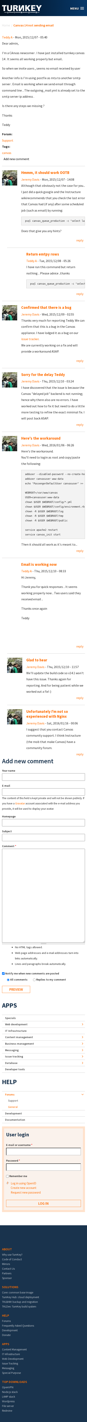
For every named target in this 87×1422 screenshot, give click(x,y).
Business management (19, 1043)
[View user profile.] (9, 178)
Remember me (18, 1176)
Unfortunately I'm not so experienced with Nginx (47, 714)
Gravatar (20, 803)
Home (6, 25)
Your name (8, 770)
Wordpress (8, 1401)
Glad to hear (36, 660)
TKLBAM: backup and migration (20, 1302)
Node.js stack (10, 1392)
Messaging (12, 1050)
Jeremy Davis (30, 179)
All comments (19, 979)
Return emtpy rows (42, 254)
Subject (7, 831)
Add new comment (16, 159)
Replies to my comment (51, 979)
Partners (6, 1273)
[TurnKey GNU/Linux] (22, 12)
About (7, 1249)
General (13, 1107)
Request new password (26, 1192)
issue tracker (30, 339)
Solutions (10, 1287)
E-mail (6, 785)
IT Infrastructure (16, 1031)
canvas (6, 153)
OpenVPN (7, 1387)
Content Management (14, 1349)
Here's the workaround (40, 438)
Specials (10, 1018)
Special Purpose (11, 1373)
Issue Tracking (10, 1363)
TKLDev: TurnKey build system (19, 1306)
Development (13, 1113)
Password (13, 1160)
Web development (16, 1024)
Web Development (12, 1359)
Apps (9, 1005)
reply (79, 240)
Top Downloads (14, 1382)
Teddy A (7, 37)
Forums (10, 1094)
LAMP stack (8, 1396)
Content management (19, 1037)
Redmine (7, 1410)
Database (11, 1063)
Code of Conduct (12, 1259)
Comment (9, 846)
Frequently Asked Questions (18, 1325)
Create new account (23, 1188)
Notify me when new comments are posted (32, 973)
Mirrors (6, 1264)
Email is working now (39, 564)
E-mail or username (19, 1145)
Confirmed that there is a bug (46, 307)
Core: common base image (17, 1292)
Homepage (9, 816)
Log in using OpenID (23, 1183)
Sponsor (7, 1278)
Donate (6, 1335)
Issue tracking (14, 1056)
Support (7, 140)
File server (8, 1406)
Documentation (15, 1120)
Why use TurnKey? (12, 1254)
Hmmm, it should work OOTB (45, 172)
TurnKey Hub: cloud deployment (20, 1297)
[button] (77, 8)
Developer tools (15, 1069)
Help (9, 1082)
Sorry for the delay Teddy (43, 374)
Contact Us (8, 1268)
